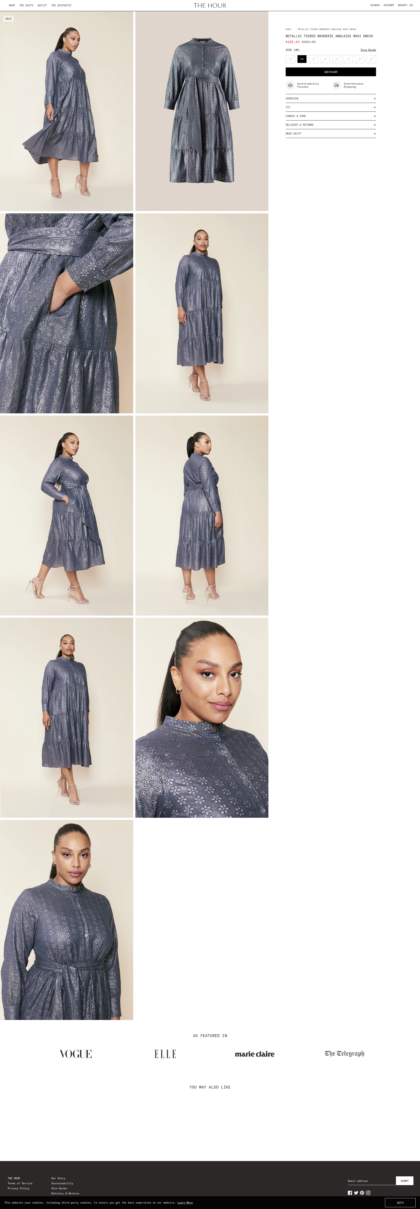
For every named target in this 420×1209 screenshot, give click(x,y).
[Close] (285, 552)
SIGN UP (210, 647)
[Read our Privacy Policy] (281, 627)
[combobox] (145, 603)
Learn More (185, 1202)
